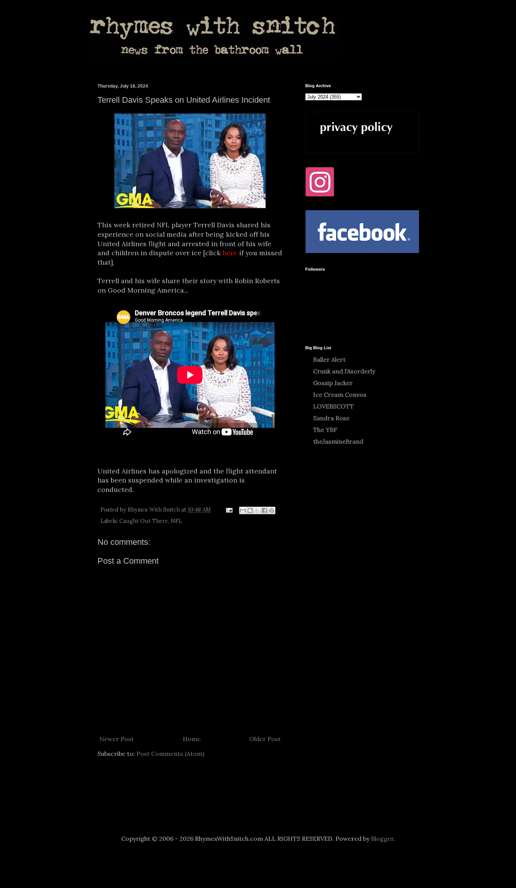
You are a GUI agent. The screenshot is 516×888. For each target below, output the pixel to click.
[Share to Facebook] (264, 510)
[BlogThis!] (250, 510)
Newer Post (116, 739)
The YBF (325, 429)
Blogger (382, 838)
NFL (176, 521)
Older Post (265, 739)
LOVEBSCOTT (333, 406)
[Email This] (243, 510)
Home (192, 739)
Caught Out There (143, 521)
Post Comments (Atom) (170, 753)
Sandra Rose (331, 418)
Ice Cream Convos (339, 394)
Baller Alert (329, 359)
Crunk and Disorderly (344, 371)
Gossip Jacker (333, 383)
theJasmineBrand (338, 441)
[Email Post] (228, 509)
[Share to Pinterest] (271, 510)
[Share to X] (257, 510)
